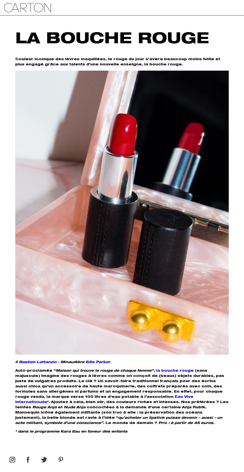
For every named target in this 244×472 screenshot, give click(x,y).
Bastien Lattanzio (37, 362)
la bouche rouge (175, 371)
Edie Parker (98, 362)
